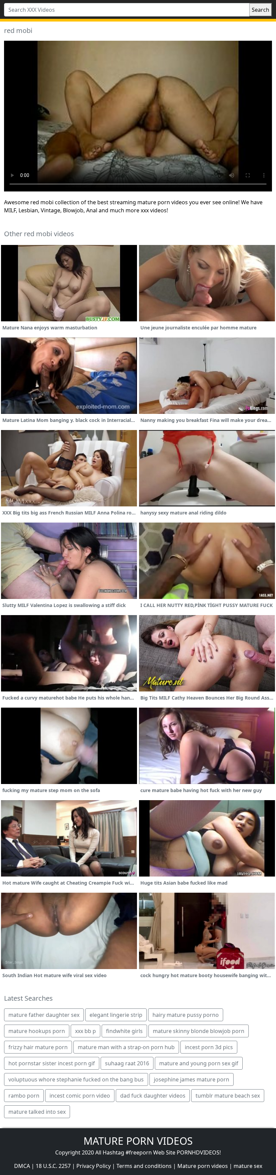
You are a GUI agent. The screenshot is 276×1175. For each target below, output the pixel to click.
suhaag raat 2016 (127, 1063)
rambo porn (23, 1095)
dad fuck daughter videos (152, 1095)
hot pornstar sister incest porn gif (51, 1063)
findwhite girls (124, 1031)
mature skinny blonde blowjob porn (198, 1031)
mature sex (248, 1166)
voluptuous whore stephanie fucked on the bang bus (76, 1079)
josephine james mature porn (191, 1079)
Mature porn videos (202, 1166)
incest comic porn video (79, 1095)
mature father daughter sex (43, 1015)
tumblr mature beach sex (228, 1095)
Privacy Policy (93, 1166)
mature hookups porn (36, 1031)
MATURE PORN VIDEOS (138, 1141)
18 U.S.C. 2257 (53, 1166)
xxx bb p (85, 1031)
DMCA (22, 1166)
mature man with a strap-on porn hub (126, 1047)
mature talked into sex (37, 1111)
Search (260, 9)
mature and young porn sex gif (198, 1063)
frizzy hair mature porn (38, 1047)
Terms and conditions (144, 1166)
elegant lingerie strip (116, 1015)
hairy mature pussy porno (185, 1015)
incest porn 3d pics (209, 1047)
